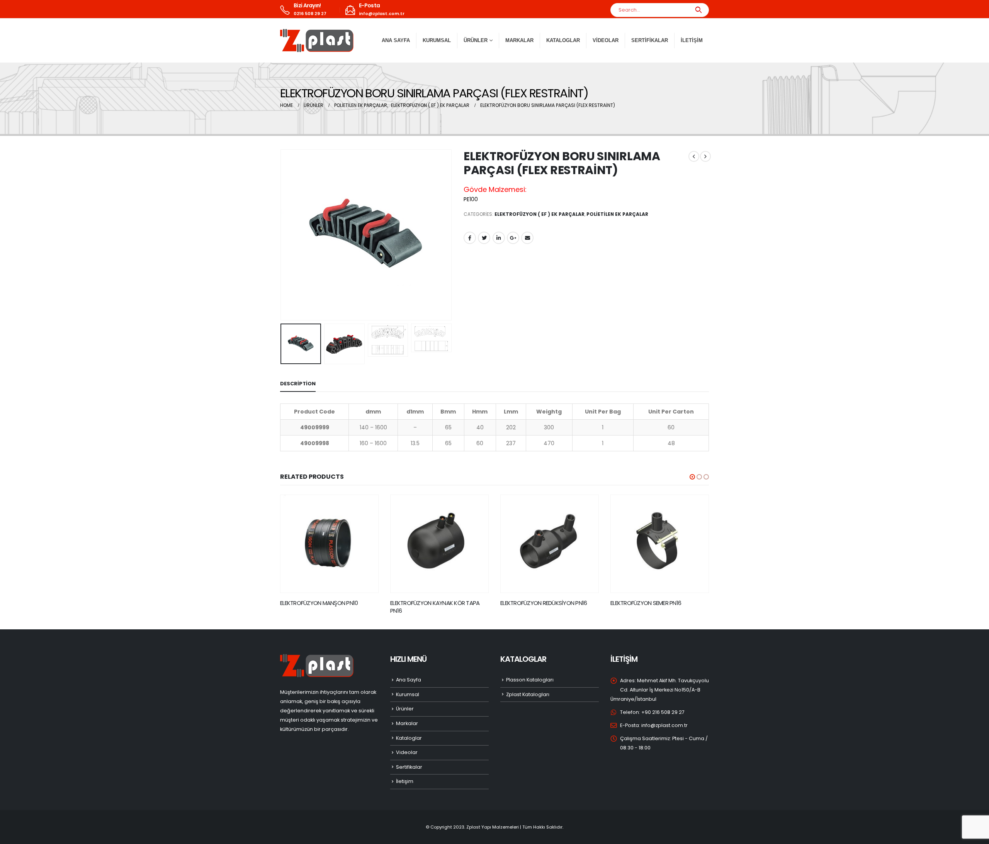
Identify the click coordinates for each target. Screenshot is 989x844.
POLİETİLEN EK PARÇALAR (617, 214)
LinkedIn (499, 238)
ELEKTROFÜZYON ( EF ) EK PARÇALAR (539, 214)
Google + (513, 238)
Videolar (606, 40)
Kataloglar (563, 40)
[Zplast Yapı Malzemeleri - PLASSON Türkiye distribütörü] (316, 40)
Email (527, 238)
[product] (329, 544)
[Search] (698, 10)
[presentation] (282, 235)
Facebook (470, 238)
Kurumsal (437, 40)
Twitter (484, 238)
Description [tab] (298, 383)
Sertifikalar (649, 40)
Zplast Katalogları (527, 694)
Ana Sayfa (396, 40)
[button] (692, 476)
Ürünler (405, 708)
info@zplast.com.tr (664, 725)
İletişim (692, 40)
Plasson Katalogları (530, 679)
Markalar (519, 40)
